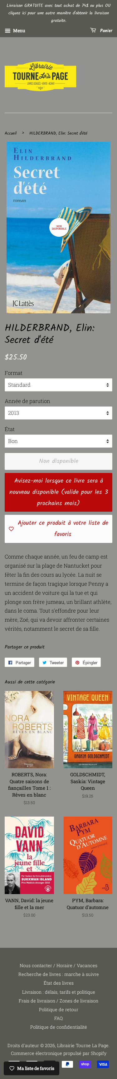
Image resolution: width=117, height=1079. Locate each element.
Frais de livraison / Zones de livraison (58, 1001)
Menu (18, 31)
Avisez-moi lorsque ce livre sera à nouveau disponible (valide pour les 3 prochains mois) (58, 492)
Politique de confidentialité (58, 1027)
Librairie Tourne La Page (83, 1045)
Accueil (11, 133)
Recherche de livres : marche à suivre (58, 974)
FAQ (58, 1018)
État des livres (59, 983)
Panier (105, 31)
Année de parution (27, 401)
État (10, 429)
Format (13, 372)
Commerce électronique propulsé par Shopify (58, 1053)
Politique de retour (58, 1009)
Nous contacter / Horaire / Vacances (58, 965)
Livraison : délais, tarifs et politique (58, 992)
